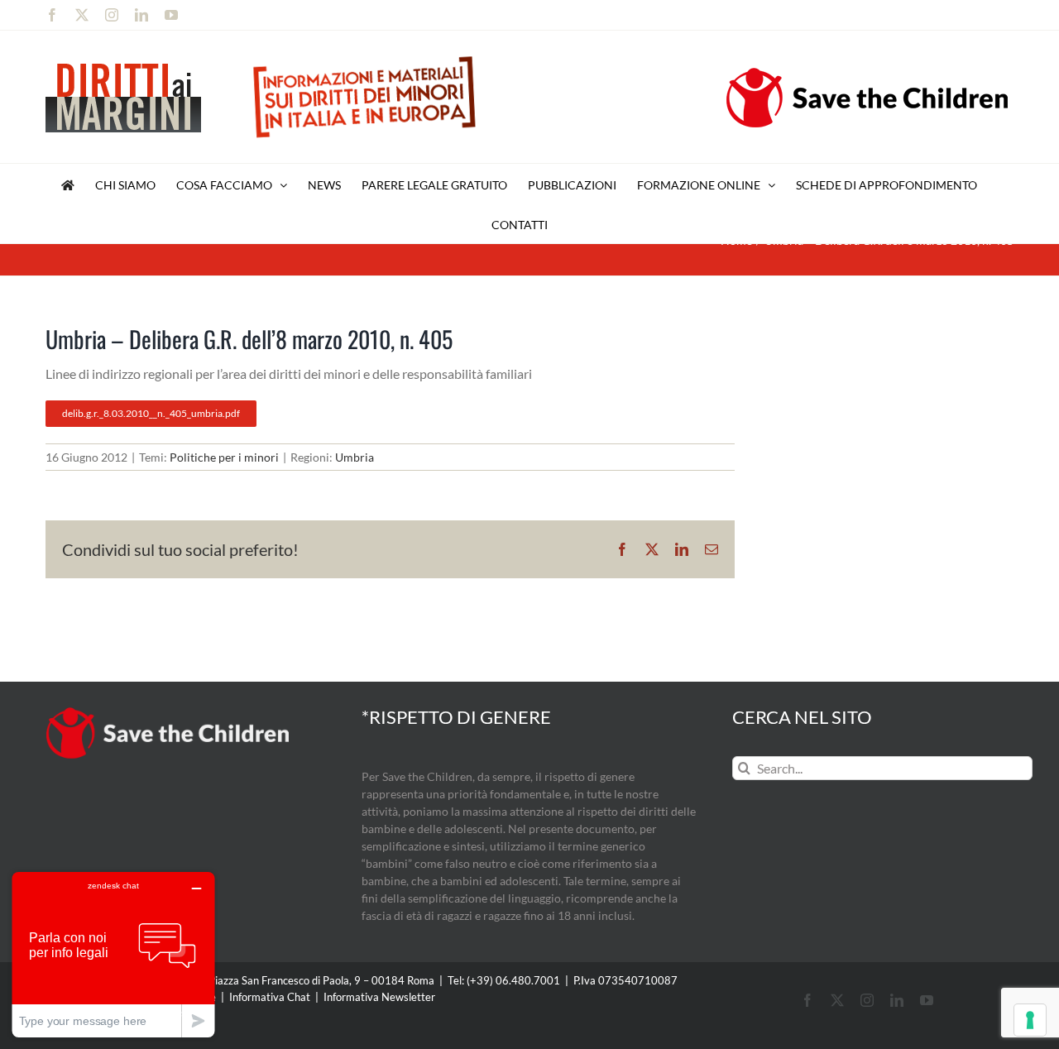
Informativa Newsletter (379, 996)
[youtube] (926, 1000)
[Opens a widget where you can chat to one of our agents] (113, 954)
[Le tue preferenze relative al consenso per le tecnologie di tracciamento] (1030, 1020)
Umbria (354, 457)
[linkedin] (896, 1000)
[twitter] (837, 1000)
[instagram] (867, 1000)
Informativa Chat (269, 996)
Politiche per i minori (224, 457)
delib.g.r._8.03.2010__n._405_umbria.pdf (151, 413)
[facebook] (807, 1000)
